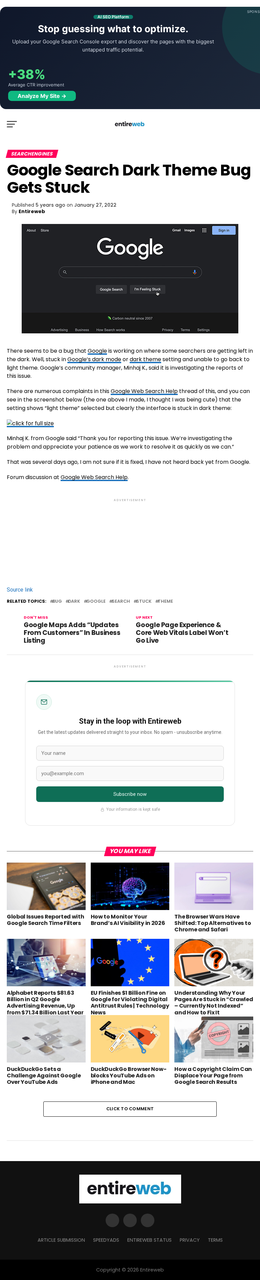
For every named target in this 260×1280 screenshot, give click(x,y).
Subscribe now (130, 794)
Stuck (144, 601)
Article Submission (61, 1240)
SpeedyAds (106, 1240)
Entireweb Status (149, 1240)
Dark (74, 601)
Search (121, 601)
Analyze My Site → (42, 95)
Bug (57, 601)
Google (97, 351)
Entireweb (32, 211)
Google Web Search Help (144, 391)
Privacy (190, 1240)
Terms (215, 1240)
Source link (20, 589)
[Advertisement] (130, 532)
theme (165, 601)
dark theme (145, 359)
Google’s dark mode (94, 359)
